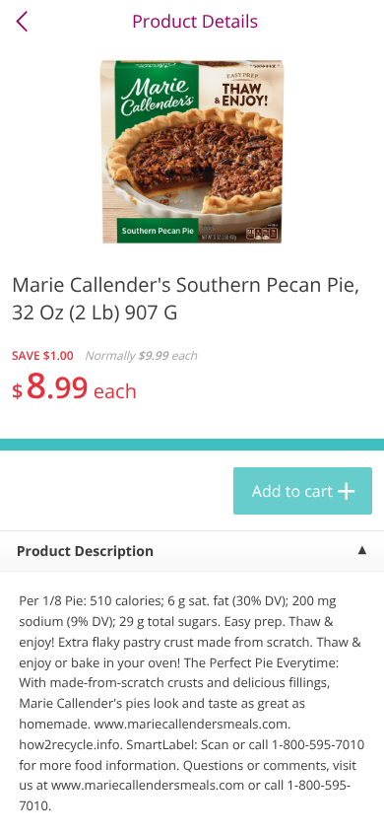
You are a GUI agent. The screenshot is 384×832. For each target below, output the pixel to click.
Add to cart (292, 491)
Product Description (85, 551)
